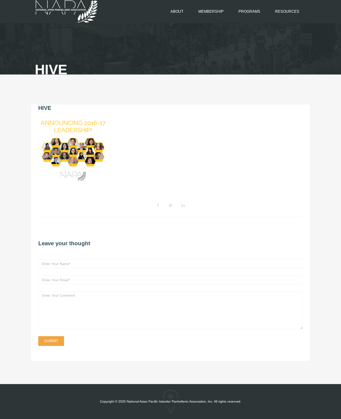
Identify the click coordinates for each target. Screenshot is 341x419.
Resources (287, 11)
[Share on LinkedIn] (183, 205)
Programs (249, 11)
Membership (211, 11)
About (176, 11)
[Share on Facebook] (158, 205)
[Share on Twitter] (170, 205)
